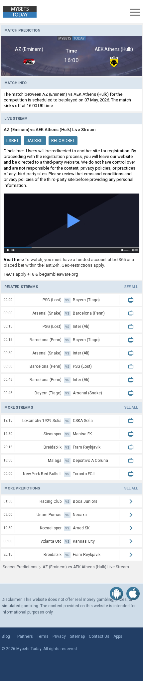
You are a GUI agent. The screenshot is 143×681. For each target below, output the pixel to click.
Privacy (59, 636)
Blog (6, 636)
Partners (25, 636)
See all (131, 287)
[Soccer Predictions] (18, 12)
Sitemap (77, 636)
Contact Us (99, 636)
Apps (117, 636)
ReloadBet (63, 140)
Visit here (14, 259)
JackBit (35, 140)
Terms (43, 636)
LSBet (12, 140)
